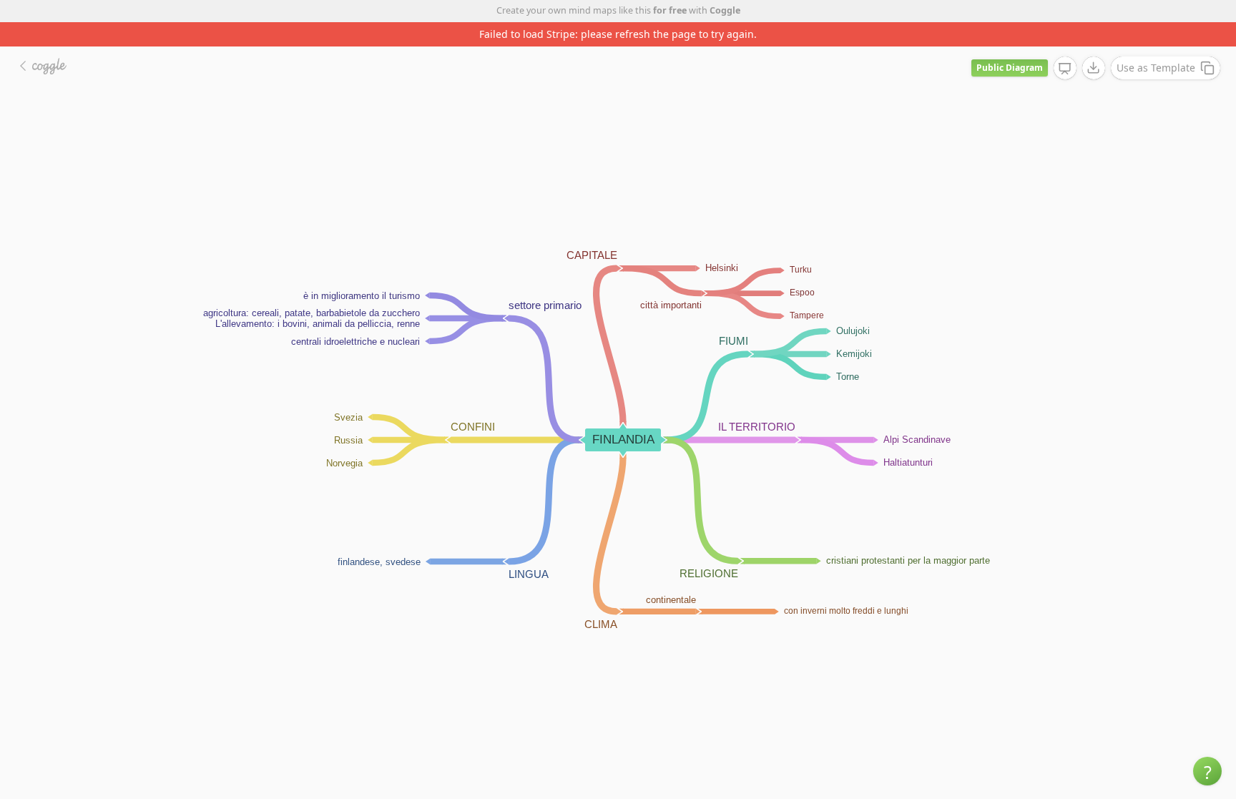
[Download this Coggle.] (1093, 68)
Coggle (725, 10)
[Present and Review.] (1065, 68)
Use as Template (1156, 67)
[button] (1207, 771)
